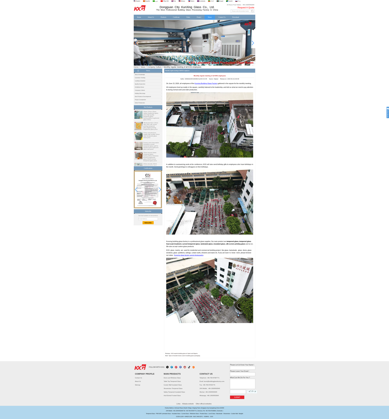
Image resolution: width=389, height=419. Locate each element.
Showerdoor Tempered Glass (173, 388)
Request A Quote (246, 7)
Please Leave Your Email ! (239, 371)
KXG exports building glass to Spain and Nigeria (184, 353)
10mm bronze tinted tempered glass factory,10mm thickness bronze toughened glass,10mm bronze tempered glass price (150, 147)
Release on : (223, 79)
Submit (237, 397)
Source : (211, 79)
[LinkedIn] (171, 367)
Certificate (176, 17)
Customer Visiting (140, 77)
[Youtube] (185, 367)
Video (188, 17)
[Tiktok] (189, 367)
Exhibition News (139, 87)
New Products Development (143, 96)
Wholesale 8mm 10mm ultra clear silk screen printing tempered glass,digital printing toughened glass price (150, 116)
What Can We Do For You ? (240, 377)
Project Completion (140, 99)
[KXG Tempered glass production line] (194, 65)
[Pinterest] (176, 367)
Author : (182, 79)
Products (163, 17)
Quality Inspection (140, 84)
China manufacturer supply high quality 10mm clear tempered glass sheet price (151, 125)
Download (235, 17)
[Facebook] (180, 367)
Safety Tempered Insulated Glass (174, 392)
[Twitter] (167, 367)
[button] (191, 64)
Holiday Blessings (140, 93)
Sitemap (137, 385)
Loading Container (140, 81)
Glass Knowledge (140, 74)
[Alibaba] (193, 367)
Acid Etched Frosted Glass (172, 395)
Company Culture (154, 67)
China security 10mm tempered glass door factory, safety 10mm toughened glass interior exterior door (151, 157)
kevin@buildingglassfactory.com (214, 381)
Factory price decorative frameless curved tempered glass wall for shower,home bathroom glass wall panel (151, 136)
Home (139, 17)
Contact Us (221, 17)
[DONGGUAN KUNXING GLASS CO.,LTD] (140, 11)
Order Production (140, 103)
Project (199, 17)
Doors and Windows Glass (172, 378)
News (210, 17)
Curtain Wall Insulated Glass (173, 385)
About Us (151, 17)
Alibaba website (188, 404)
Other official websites (204, 404)
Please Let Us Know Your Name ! (242, 365)
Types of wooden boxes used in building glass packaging (184, 355)
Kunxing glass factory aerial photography (188, 255)
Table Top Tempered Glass (172, 381)
